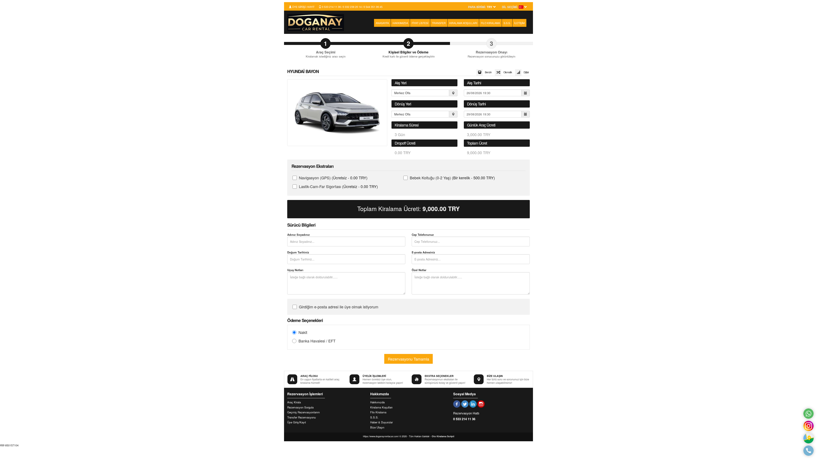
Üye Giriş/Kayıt (296, 422)
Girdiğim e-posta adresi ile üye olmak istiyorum (338, 306)
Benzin (488, 72)
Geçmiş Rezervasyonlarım (303, 412)
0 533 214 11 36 (464, 419)
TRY (441, 208)
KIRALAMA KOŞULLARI (463, 23)
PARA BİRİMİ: (477, 7)
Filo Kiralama (378, 412)
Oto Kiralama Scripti (443, 436)
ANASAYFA (382, 23)
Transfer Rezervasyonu (301, 417)
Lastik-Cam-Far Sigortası (338, 186)
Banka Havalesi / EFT (317, 341)
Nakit (303, 332)
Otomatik (507, 72)
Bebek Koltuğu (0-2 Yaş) (452, 177)
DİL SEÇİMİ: (510, 7)
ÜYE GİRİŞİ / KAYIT (302, 7)
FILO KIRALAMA (490, 23)
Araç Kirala (294, 402)
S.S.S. (507, 23)
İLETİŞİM (519, 23)
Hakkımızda (377, 402)
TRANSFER (439, 23)
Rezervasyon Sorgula (300, 407)
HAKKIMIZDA (400, 23)
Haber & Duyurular (381, 422)
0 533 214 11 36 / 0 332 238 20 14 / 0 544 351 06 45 (352, 7)
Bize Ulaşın (377, 427)
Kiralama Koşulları (381, 407)
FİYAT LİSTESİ (420, 23)
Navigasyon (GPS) (333, 177)
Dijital (526, 72)
